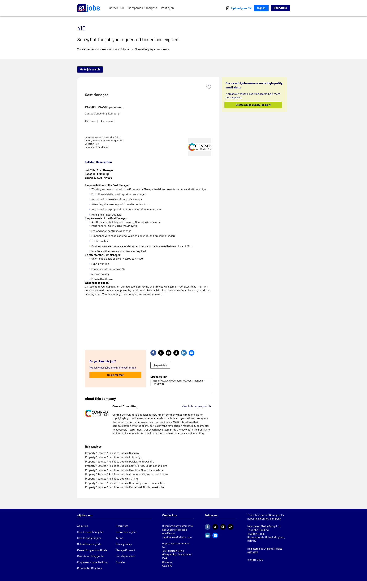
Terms (119, 537)
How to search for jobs (90, 532)
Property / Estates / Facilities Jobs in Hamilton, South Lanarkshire (124, 470)
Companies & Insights (142, 8)
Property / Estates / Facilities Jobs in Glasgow (112, 452)
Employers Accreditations (92, 562)
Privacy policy (124, 544)
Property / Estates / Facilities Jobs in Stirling (111, 478)
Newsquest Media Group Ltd (263, 526)
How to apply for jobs (89, 537)
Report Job (160, 365)
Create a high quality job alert (253, 104)
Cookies (120, 562)
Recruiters (280, 7)
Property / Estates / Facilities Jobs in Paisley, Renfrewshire (119, 461)
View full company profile (196, 406)
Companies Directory (89, 568)
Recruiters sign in (126, 532)
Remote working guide (90, 556)
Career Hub (116, 8)
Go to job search (90, 69)
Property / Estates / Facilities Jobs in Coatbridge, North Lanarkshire (125, 483)
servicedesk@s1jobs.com (177, 537)
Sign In (261, 8)
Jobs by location (125, 556)
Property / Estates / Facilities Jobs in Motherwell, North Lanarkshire (124, 487)
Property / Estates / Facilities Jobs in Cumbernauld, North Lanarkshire (126, 474)
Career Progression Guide (92, 550)
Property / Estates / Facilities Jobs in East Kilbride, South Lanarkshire (126, 465)
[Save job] (208, 87)
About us (82, 525)
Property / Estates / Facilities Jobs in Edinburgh (113, 457)
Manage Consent (125, 550)
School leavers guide (89, 544)
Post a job (167, 8)
